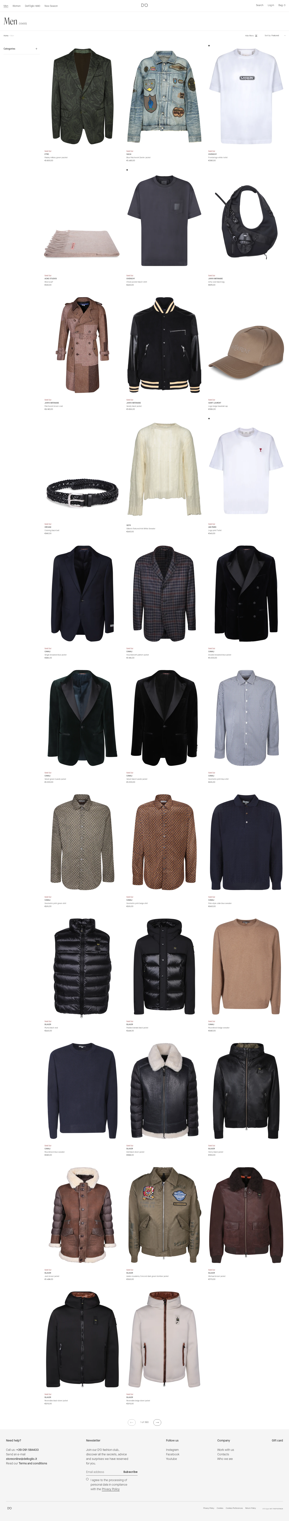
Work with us (225, 1450)
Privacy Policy (111, 1489)
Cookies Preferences (234, 1508)
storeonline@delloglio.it (21, 1459)
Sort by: (268, 36)
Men (12, 36)
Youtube (171, 1459)
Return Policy (250, 1508)
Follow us (172, 1440)
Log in (271, 5)
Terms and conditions (33, 1463)
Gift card (277, 1440)
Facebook (172, 1454)
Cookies (220, 1508)
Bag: (281, 5)
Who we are (225, 1459)
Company (223, 1440)
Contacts (223, 1454)
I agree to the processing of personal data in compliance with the (109, 1484)
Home (6, 36)
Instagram (172, 1450)
